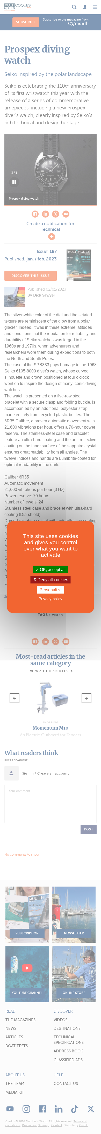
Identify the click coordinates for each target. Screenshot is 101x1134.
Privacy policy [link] (50, 599)
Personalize (51, 590)
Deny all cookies (52, 579)
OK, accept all (52, 569)
